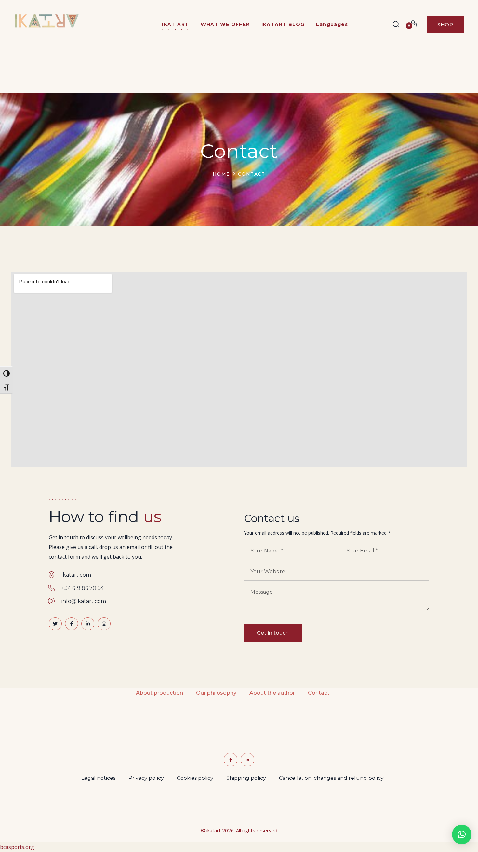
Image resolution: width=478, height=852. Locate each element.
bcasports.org (17, 847)
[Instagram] (104, 623)
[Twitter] (55, 623)
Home (221, 174)
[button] (396, 24)
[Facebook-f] (71, 623)
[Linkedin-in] (87, 623)
